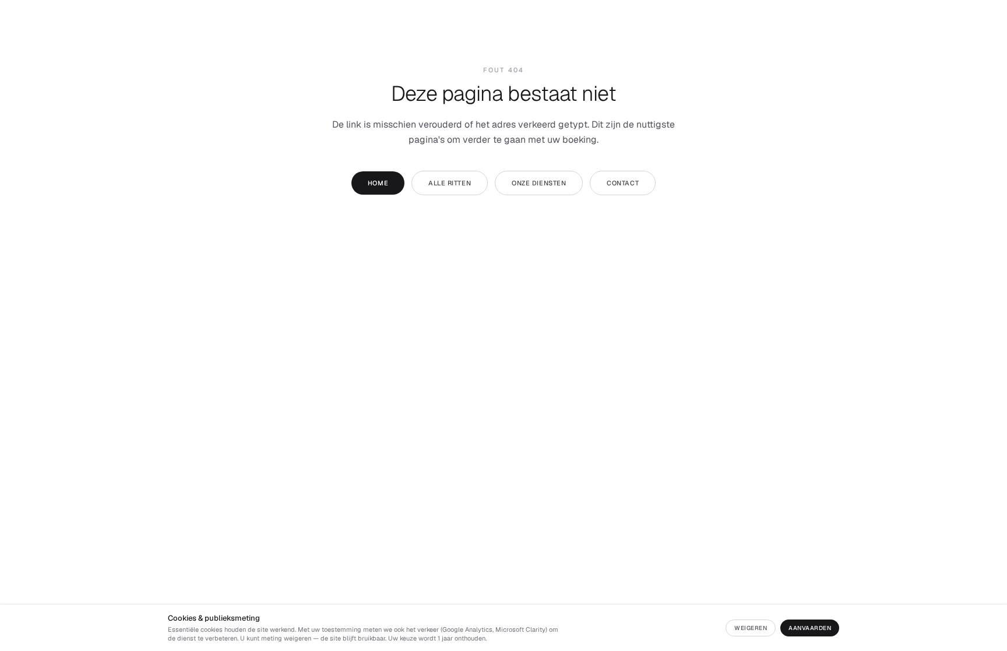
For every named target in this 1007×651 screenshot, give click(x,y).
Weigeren (750, 628)
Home (378, 183)
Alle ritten (449, 183)
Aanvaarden (809, 628)
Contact (623, 183)
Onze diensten (539, 183)
